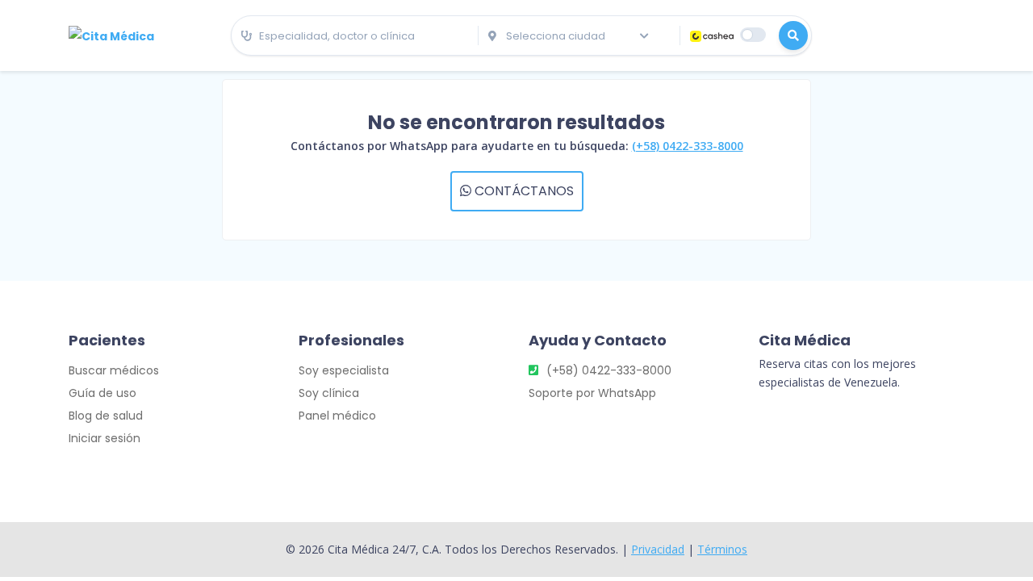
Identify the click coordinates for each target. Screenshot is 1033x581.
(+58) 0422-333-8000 (687, 145)
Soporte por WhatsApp (592, 393)
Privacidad (657, 549)
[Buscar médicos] (793, 35)
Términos (722, 549)
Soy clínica (329, 393)
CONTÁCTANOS (522, 191)
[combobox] (354, 36)
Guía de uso (102, 393)
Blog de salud (106, 416)
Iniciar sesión (104, 438)
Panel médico (337, 416)
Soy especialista (344, 370)
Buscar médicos (114, 370)
